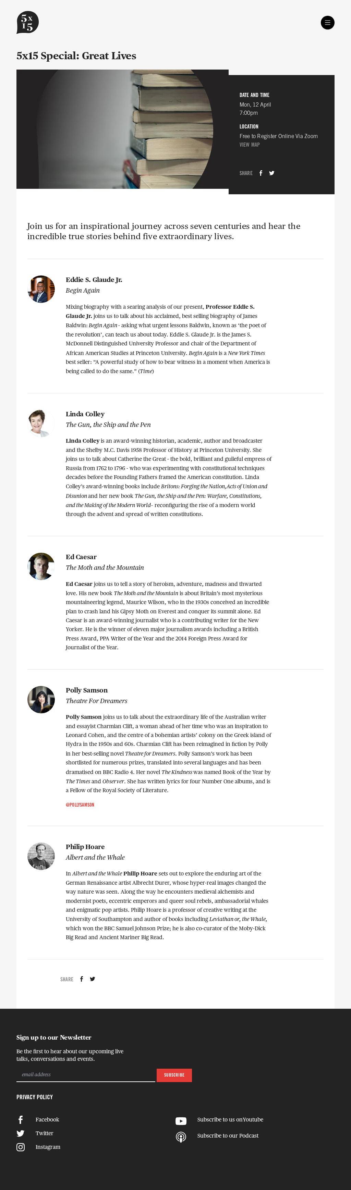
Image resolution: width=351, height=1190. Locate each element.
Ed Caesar (81, 557)
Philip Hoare (85, 847)
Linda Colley (85, 414)
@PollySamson (80, 805)
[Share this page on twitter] (271, 174)
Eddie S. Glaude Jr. (94, 280)
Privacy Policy (34, 1097)
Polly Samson (87, 690)
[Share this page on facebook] (260, 174)
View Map (250, 145)
